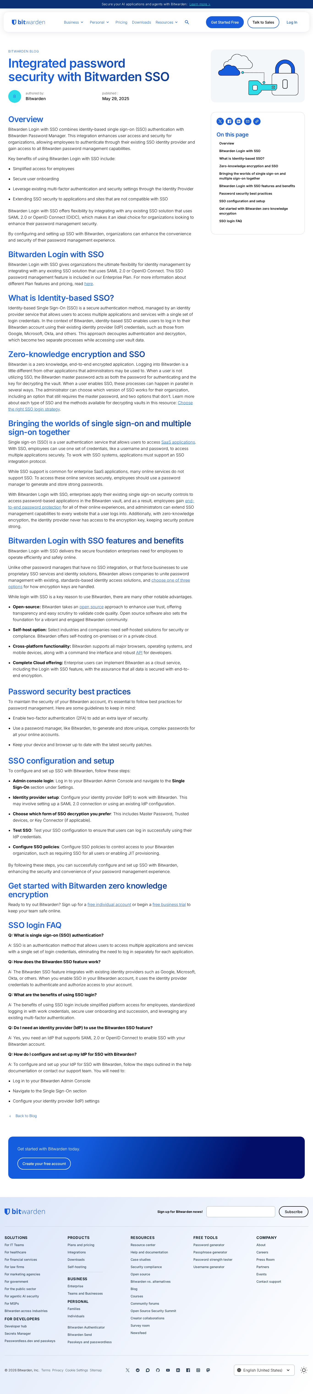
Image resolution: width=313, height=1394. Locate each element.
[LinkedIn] (238, 121)
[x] (220, 121)
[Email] (247, 121)
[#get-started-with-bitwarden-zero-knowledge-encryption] (5, 885)
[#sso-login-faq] (5, 925)
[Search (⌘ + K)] (187, 22)
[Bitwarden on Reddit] (137, 1370)
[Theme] (303, 1370)
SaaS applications (178, 442)
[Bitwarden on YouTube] (168, 1370)
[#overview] (5, 119)
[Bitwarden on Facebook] (188, 1370)
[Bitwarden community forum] (147, 1370)
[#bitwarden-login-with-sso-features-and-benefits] (5, 540)
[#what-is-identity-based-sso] (5, 298)
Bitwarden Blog (23, 51)
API (139, 652)
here (88, 283)
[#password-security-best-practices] (5, 691)
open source (92, 606)
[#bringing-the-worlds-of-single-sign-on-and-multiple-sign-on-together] (5, 423)
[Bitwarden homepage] (28, 22)
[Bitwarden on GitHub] (158, 1370)
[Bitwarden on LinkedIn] (178, 1370)
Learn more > (200, 4)
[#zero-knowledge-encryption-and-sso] (5, 354)
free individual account (109, 904)
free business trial (169, 904)
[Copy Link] (257, 121)
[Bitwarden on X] (127, 1370)
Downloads (141, 22)
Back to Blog (26, 1115)
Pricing (121, 22)
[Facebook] (229, 121)
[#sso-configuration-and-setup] (5, 760)
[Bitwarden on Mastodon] (208, 1370)
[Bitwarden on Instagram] (198, 1370)
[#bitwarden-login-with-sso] (5, 254)
